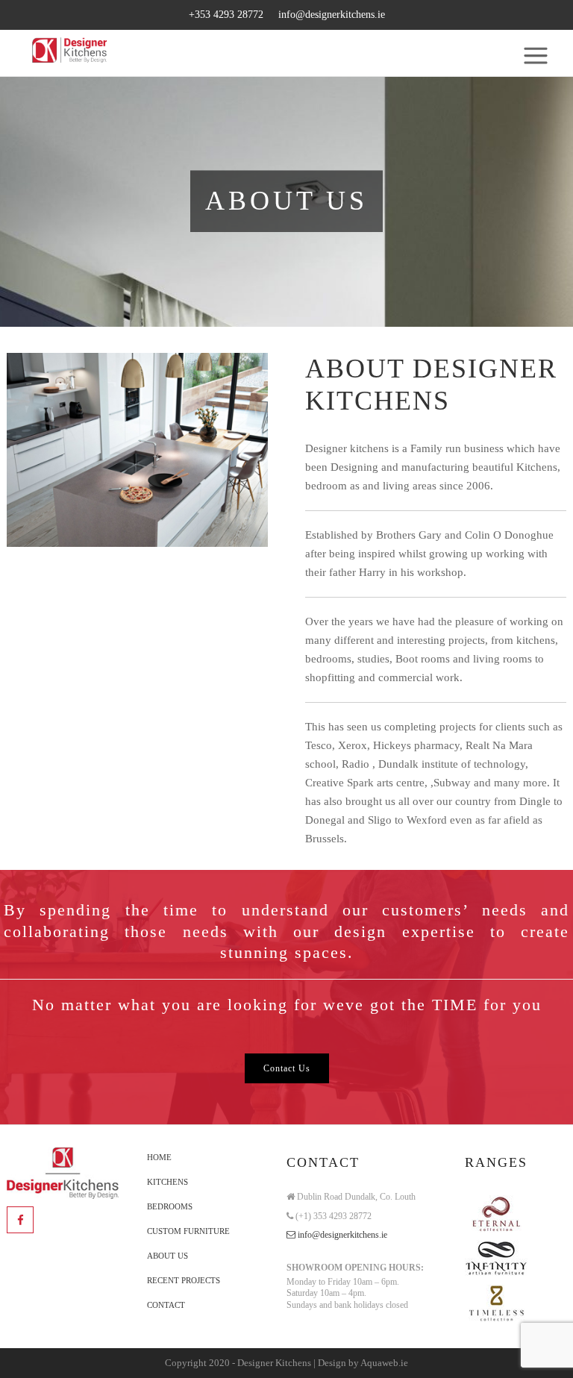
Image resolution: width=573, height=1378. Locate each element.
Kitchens (167, 1181)
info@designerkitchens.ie (331, 14)
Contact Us (286, 1068)
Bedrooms (169, 1206)
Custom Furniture (188, 1231)
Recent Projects (183, 1280)
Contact (166, 1304)
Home (159, 1157)
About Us (167, 1255)
